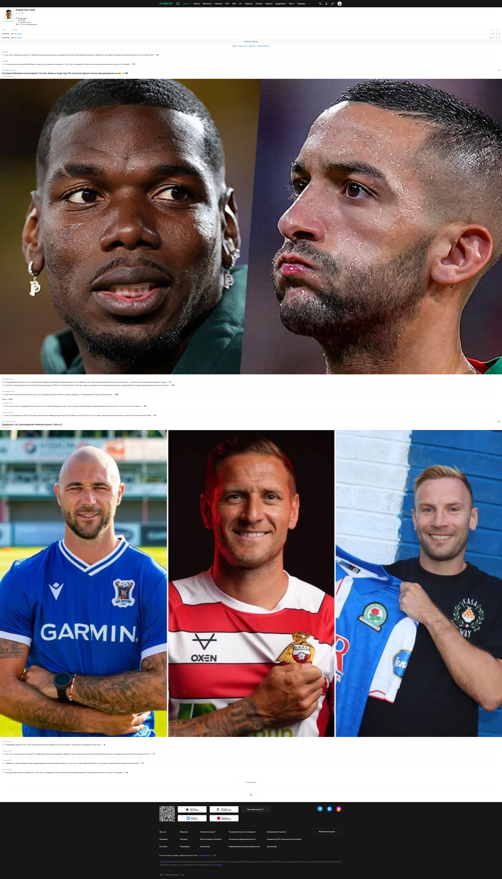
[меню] (178, 3)
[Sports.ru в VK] (330, 809)
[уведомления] (326, 4)
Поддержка (185, 846)
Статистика (242, 46)
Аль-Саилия (22, 24)
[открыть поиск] (320, 4)
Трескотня (5, 428)
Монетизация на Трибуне (211, 839)
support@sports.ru (205, 855)
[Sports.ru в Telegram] (320, 809)
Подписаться (9, 21)
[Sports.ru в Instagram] (339, 809)
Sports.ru (165, 861)
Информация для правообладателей (244, 846)
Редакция (163, 839)
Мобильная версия (327, 831)
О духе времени (7, 76)
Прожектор (205, 846)
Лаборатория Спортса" (276, 832)
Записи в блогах (263, 46)
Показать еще (251, 782)
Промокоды (272, 846)
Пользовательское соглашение (242, 832)
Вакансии (184, 832)
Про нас (162, 832)
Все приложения (254, 809)
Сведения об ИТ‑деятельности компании (284, 839)
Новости (252, 46)
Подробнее (218, 865)
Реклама (183, 839)
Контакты (163, 846)
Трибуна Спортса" (207, 832)
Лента (235, 46)
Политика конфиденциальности (242, 839)
